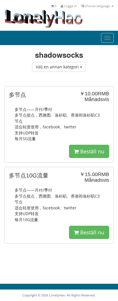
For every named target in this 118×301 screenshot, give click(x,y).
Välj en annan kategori (58, 67)
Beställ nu (91, 151)
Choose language (97, 6)
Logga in (70, 6)
